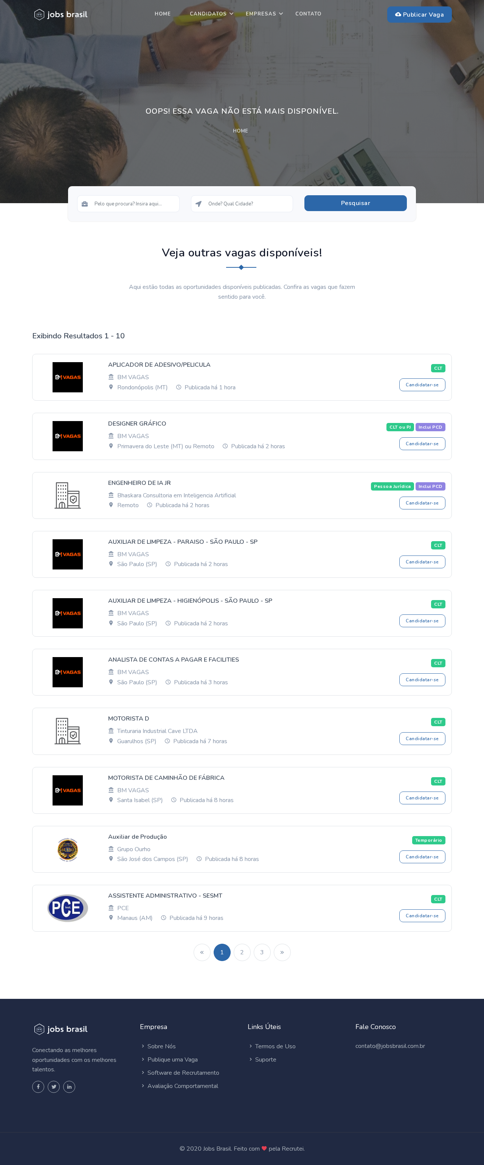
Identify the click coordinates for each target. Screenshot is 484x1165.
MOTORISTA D (128, 718)
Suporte (265, 1059)
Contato (308, 14)
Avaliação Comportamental (182, 1086)
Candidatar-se (422, 385)
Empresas (261, 14)
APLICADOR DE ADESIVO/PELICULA (159, 365)
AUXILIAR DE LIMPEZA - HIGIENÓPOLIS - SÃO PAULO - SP (190, 601)
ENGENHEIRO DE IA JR (139, 483)
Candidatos (208, 14)
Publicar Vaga (422, 15)
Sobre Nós (161, 1046)
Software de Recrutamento (182, 1073)
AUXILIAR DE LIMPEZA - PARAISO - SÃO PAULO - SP (183, 542)
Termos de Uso (275, 1046)
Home (163, 14)
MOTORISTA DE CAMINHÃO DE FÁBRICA (166, 778)
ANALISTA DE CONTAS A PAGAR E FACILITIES (173, 660)
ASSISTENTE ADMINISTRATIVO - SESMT (165, 896)
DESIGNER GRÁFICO (137, 424)
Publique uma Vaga (172, 1059)
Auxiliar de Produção (137, 837)
